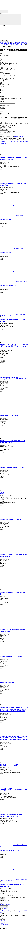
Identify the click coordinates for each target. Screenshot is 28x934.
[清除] (0, 58)
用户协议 (22, 136)
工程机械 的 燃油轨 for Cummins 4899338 (12, 467)
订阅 (2, 134)
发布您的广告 (4, 129)
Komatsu (13, 43)
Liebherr (18, 43)
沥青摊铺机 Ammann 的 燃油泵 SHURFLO (12, 765)
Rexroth (25, 43)
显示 (2, 111)
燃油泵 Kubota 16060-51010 (8, 493)
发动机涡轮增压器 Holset (18, 44)
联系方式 (9, 904)
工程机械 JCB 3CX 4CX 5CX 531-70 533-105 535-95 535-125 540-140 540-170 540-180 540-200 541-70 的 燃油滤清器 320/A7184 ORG (14, 738)
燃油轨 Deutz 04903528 (7, 682)
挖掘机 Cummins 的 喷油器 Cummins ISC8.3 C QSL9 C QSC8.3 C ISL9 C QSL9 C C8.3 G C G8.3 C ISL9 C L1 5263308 (14, 346)
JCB (10, 43)
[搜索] (10, 19)
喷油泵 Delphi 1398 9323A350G (9, 415)
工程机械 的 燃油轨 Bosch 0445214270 (11, 519)
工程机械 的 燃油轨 (5, 219)
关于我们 (2, 904)
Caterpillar (2, 43)
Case (26, 42)
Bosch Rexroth (20, 42)
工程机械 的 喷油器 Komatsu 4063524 (11, 656)
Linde (21, 43)
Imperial (5, 908)
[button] (14, 33)
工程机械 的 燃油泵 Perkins (8, 285)
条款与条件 (2, 911)
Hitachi (7, 43)
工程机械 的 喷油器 (5, 252)
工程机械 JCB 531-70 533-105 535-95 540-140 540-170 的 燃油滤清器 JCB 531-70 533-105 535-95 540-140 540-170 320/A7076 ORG (14, 709)
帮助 (6, 904)
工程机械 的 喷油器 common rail (9, 850)
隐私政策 (16, 136)
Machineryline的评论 (20, 911)
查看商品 (3, 898)
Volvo (1, 44)
